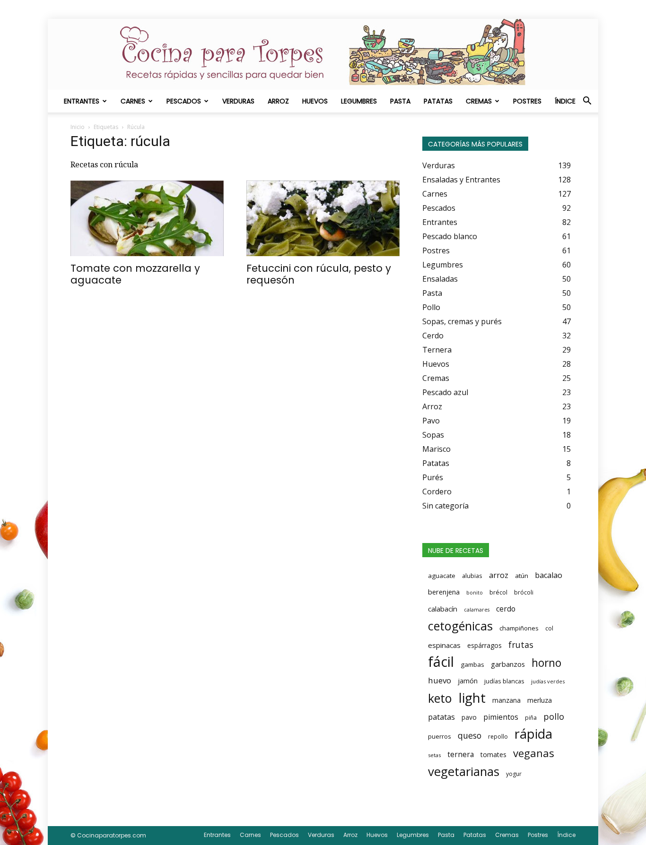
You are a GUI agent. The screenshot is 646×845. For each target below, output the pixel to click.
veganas (533, 753)
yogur (514, 774)
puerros (439, 736)
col (549, 628)
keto (440, 698)
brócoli (523, 592)
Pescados (183, 101)
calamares (476, 609)
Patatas (438, 101)
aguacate (441, 575)
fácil (441, 661)
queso (469, 735)
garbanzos (508, 664)
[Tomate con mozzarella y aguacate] (147, 218)
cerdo (505, 609)
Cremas (479, 101)
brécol (498, 592)
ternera (460, 754)
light (472, 697)
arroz (498, 575)
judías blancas (504, 681)
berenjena (444, 591)
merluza (539, 700)
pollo (553, 716)
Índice (565, 101)
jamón (468, 680)
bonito (474, 592)
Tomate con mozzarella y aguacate (135, 274)
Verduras (238, 101)
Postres (527, 101)
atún (521, 575)
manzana (506, 700)
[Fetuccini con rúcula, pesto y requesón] (323, 218)
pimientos (500, 717)
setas (434, 755)
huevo (439, 680)
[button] (587, 101)
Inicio (77, 127)
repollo (498, 737)
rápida (533, 734)
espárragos (484, 645)
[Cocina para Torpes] (323, 54)
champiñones (519, 628)
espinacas (444, 645)
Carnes (133, 101)
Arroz (278, 101)
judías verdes (548, 681)
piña (531, 718)
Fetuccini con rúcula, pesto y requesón (318, 274)
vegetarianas (463, 771)
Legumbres (359, 101)
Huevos (315, 101)
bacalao (548, 575)
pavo (469, 717)
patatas (441, 717)
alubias (472, 575)
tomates (493, 754)
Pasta (400, 101)
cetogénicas (460, 625)
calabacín (442, 608)
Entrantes (81, 101)
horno (546, 662)
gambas (472, 664)
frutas (520, 644)
